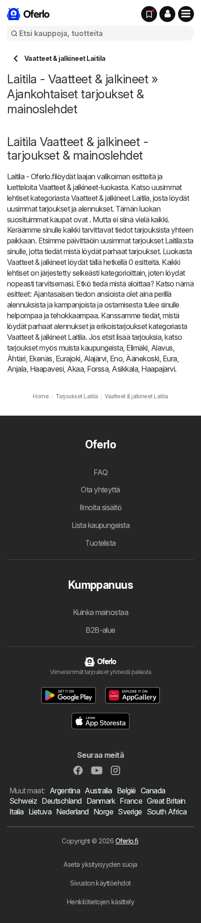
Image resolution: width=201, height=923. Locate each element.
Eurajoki (68, 358)
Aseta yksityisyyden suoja (100, 864)
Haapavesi (47, 369)
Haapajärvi (158, 369)
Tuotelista (100, 543)
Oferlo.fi (126, 841)
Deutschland (61, 801)
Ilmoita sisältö (100, 507)
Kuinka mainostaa (101, 612)
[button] (167, 14)
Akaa (75, 369)
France (131, 801)
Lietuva (40, 811)
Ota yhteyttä (100, 489)
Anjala (17, 369)
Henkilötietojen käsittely (100, 902)
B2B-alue (100, 630)
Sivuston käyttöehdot (100, 883)
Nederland (72, 811)
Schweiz (23, 801)
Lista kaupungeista (101, 525)
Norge (103, 811)
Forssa (97, 369)
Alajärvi (95, 358)
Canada (153, 790)
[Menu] (186, 14)
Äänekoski (142, 358)
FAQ (100, 472)
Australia (98, 790)
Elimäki (136, 347)
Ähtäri (16, 358)
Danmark (100, 801)
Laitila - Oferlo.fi (31, 176)
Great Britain (166, 801)
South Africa (167, 811)
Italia (16, 811)
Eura (170, 358)
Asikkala (125, 369)
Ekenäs (40, 358)
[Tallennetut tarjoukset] (149, 14)
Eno (116, 358)
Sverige (130, 811)
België (126, 790)
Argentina (65, 790)
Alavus (162, 347)
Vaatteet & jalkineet (68, 187)
